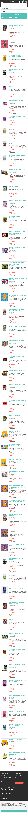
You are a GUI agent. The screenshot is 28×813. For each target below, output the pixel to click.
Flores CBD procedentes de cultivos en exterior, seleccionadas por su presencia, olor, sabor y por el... (17, 506)
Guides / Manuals (18, 775)
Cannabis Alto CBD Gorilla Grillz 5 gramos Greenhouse (17, 294)
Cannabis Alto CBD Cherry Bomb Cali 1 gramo (17, 603)
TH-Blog (16, 779)
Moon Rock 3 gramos (15, 740)
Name (7, 20)
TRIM (16, 17)
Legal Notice (4, 779)
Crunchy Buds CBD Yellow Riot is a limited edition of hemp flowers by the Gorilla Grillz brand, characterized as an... (18, 550)
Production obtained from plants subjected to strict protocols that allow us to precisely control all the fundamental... (17, 715)
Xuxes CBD (11, 447)
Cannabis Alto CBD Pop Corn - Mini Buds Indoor (18, 665)
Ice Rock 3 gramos (14, 431)
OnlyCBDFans (12, 87)
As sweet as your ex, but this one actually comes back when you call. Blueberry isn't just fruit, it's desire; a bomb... (17, 578)
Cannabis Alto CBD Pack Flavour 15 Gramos (16, 445)
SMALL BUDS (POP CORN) (7, 17)
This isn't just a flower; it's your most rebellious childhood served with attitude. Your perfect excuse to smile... (17, 161)
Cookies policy (18, 773)
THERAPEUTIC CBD (4, 8)
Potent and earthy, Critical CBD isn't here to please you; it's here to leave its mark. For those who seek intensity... (18, 132)
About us (3, 775)
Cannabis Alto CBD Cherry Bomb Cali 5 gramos (17, 385)
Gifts (15, 777)
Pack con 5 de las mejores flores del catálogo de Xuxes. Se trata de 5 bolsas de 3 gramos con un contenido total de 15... (17, 450)
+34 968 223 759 (8, 791)
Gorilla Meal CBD (14, 530)
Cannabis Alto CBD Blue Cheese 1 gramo (16, 185)
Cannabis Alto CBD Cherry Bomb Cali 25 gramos (17, 232)
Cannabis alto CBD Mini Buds (17, 370)
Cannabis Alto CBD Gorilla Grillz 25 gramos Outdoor (17, 486)
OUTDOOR (17, 14)
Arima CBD (11, 28)
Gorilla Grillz (12, 42)
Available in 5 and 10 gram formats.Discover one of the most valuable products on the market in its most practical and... (18, 593)
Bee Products (12, 58)
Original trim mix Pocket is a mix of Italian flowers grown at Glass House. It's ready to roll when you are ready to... (17, 362)
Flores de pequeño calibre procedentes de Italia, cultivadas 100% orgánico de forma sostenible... (17, 759)
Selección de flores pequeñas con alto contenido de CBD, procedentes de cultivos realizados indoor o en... (18, 477)
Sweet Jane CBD (13, 343)
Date (15, 20)
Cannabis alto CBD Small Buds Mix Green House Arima (17, 325)
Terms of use (4, 781)
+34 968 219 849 (8, 789)
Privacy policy (4, 783)
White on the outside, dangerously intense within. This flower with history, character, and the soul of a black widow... (18, 146)
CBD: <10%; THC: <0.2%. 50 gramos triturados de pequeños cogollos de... (18, 463)
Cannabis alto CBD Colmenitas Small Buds (16, 56)
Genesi (10, 589)
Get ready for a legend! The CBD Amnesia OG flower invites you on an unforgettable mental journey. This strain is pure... (17, 91)
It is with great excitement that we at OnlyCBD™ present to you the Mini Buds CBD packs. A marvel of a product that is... (17, 375)
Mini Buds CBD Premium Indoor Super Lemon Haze (16, 587)
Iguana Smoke (12, 172)
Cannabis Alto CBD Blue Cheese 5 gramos (16, 725)
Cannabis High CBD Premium (17, 711)
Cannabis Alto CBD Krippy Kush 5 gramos (16, 416)
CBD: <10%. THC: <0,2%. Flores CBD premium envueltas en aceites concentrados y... (18, 435)
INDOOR (3, 14)
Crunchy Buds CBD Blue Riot (17, 41)
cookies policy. (11, 808)
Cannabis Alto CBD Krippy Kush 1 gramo (16, 217)
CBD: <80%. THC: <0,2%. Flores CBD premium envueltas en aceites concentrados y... (18, 744)
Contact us (19, 782)
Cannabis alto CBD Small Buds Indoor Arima (16, 310)
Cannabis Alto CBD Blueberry (18, 574)
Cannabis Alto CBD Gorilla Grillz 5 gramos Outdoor (17, 501)
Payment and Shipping (6, 777)
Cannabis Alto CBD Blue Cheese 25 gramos (16, 634)
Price (11, 20)
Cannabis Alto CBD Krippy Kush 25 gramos (16, 263)
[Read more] (11, 33)
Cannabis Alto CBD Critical (17, 128)
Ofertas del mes (4, 773)
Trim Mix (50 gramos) (15, 459)
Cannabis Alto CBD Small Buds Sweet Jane (16, 341)
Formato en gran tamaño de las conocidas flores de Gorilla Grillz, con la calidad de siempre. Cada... (17, 491)
